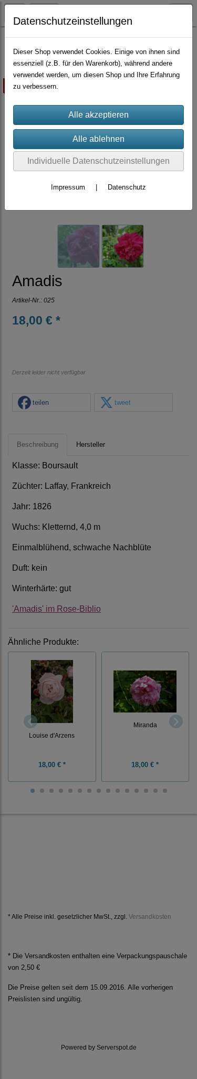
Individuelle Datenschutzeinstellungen (98, 160)
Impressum (68, 187)
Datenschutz (127, 187)
